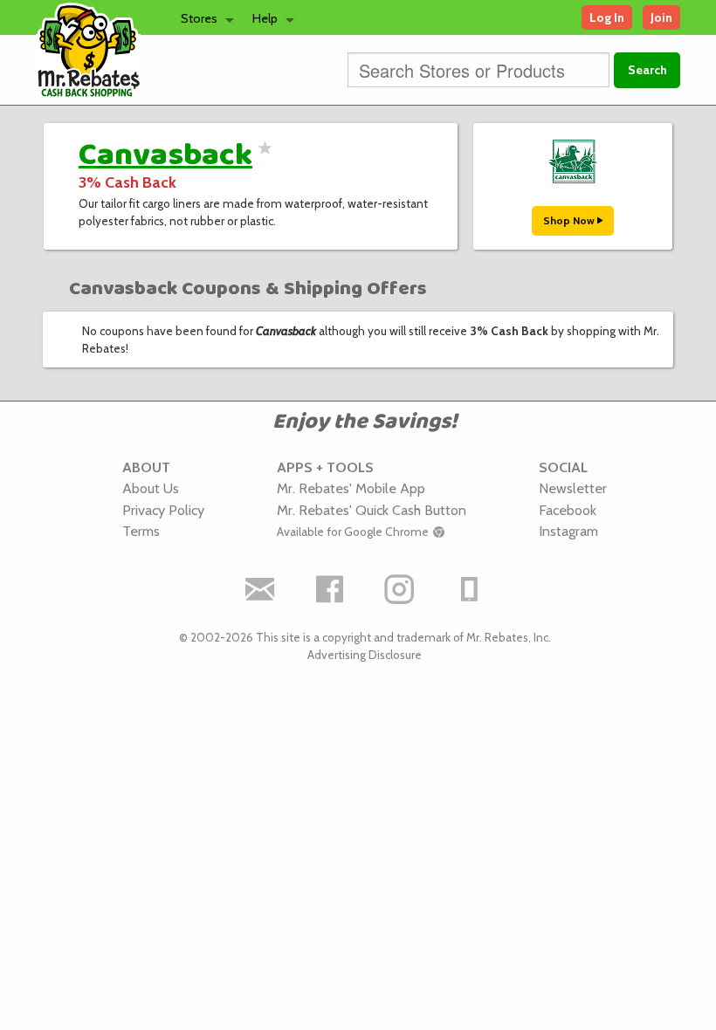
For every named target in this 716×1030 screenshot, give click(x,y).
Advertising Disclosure (364, 655)
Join (661, 17)
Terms (141, 530)
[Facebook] (330, 589)
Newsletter (573, 488)
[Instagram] (399, 589)
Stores (199, 18)
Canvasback (165, 155)
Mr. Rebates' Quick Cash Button (371, 509)
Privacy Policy (163, 509)
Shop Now (570, 220)
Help (265, 18)
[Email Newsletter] (260, 589)
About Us (150, 488)
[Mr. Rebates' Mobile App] (469, 589)
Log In (606, 17)
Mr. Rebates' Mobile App (351, 488)
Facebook (567, 509)
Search (647, 70)
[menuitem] (202, 17)
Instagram (568, 530)
